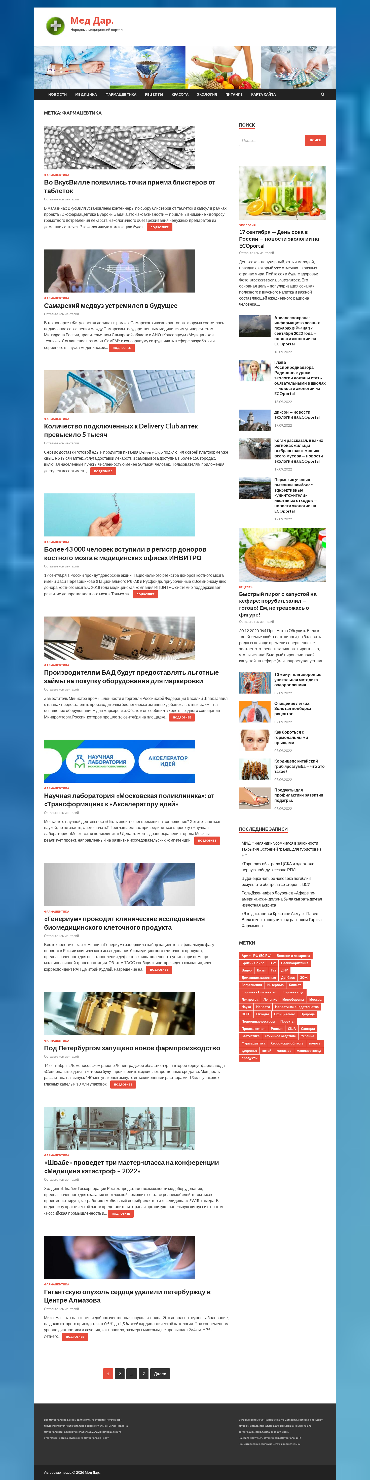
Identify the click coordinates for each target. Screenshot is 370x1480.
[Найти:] (282, 140)
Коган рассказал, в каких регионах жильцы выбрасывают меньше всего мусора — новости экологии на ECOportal (298, 450)
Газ (273, 970)
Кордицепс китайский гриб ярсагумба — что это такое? (299, 766)
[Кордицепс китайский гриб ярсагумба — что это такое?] (255, 778)
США (292, 1029)
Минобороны (293, 999)
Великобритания (294, 963)
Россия (277, 1029)
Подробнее (160, 227)
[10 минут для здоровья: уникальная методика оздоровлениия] (255, 692)
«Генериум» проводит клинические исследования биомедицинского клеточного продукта (124, 923)
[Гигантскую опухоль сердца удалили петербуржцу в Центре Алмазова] (136, 1259)
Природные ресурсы (258, 1021)
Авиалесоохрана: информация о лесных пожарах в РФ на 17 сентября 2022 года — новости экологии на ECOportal (297, 330)
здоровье (249, 1051)
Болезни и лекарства (293, 956)
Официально (284, 1014)
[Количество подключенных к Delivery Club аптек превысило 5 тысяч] (136, 393)
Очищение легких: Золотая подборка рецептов (292, 708)
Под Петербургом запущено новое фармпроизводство (132, 1048)
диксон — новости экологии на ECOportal (297, 415)
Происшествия (254, 1029)
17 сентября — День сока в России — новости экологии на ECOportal (279, 239)
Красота (180, 94)
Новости (57, 94)
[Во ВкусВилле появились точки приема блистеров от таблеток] (136, 149)
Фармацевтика (120, 94)
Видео (247, 970)
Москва (315, 999)
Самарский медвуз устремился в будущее (110, 305)
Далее (160, 1373)
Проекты (287, 1021)
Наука (246, 1007)
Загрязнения (252, 985)
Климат (295, 985)
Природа (308, 1014)
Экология (207, 94)
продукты (249, 1058)
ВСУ (273, 963)
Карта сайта (263, 94)
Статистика (251, 1036)
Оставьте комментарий (61, 199)
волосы (315, 1043)
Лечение (270, 999)
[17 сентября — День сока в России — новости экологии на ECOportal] (282, 220)
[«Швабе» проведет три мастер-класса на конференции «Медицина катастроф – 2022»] (136, 1130)
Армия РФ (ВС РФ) (256, 956)
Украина (307, 1036)
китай (266, 1051)
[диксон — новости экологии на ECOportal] (255, 429)
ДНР (284, 970)
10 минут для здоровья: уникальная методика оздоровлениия (297, 679)
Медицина (86, 94)
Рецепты (154, 94)
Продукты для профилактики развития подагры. (298, 795)
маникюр (284, 1051)
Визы (261, 970)
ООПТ (246, 1014)
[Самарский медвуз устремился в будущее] (136, 273)
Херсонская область (287, 1043)
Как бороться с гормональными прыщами (291, 737)
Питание (234, 94)
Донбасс (288, 978)
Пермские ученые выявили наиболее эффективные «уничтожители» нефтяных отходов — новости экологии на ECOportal (295, 495)
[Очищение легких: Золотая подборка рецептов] (255, 720)
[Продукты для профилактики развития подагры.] (255, 807)
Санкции (308, 1029)
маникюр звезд (309, 1051)
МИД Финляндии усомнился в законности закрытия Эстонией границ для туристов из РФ (281, 849)
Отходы (262, 1014)
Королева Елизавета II (259, 992)
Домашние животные (259, 978)
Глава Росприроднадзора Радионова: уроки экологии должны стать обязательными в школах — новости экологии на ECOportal (300, 378)
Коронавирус (293, 992)
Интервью (275, 985)
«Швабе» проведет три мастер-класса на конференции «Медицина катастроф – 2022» (131, 1166)
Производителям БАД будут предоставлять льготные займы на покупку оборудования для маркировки (131, 676)
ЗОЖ (304, 978)
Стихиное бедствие (280, 1036)
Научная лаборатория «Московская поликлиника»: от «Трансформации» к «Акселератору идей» (129, 799)
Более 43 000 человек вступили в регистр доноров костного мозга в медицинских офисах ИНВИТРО (125, 553)
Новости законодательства (297, 1007)
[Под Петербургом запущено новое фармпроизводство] (136, 1015)
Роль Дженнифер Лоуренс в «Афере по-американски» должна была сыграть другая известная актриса (282, 898)
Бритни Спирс (253, 963)
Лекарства (250, 999)
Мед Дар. (92, 20)
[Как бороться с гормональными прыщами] (255, 749)
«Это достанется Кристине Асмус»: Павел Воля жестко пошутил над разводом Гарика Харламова (282, 919)
